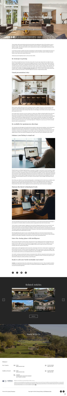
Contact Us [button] (33, 347)
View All (33, 316)
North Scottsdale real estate (29, 68)
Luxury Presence (11, 391)
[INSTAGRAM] (64, 391)
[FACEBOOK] (61, 391)
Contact (43, 264)
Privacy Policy (40, 391)
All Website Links (47, 391)
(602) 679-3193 (50, 366)
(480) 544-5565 (50, 371)
